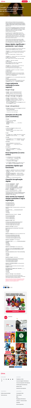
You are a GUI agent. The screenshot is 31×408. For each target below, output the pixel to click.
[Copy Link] (8, 287)
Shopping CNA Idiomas (21, 398)
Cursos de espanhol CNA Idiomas (23, 382)
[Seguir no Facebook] (2, 379)
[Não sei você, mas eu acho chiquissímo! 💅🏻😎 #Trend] (9, 348)
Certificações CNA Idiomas (21, 384)
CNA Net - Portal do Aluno (21, 400)
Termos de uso (4, 395)
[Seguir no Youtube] (8, 379)
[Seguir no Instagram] (6, 379)
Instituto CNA (19, 386)
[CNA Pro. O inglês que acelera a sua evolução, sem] (9, 325)
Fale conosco (19, 395)
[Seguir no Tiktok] (2, 381)
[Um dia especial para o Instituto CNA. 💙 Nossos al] (21, 325)
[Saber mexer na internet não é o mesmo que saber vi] (9, 337)
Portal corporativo (20, 404)
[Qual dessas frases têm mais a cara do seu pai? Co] (9, 360)
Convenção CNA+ (20, 393)
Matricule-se (25, 1)
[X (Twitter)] (5, 287)
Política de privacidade (5, 393)
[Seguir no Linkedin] (10, 379)
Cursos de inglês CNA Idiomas (22, 381)
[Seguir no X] (4, 379)
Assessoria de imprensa (21, 388)
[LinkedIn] (7, 287)
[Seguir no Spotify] (12, 379)
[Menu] (29, 1)
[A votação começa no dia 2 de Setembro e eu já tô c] (21, 337)
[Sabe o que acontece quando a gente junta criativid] (21, 348)
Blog (17, 397)
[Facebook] (3, 287)
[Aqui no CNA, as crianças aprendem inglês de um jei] (21, 360)
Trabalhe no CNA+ (20, 379)
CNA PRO (18, 402)
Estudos (1, 5)
